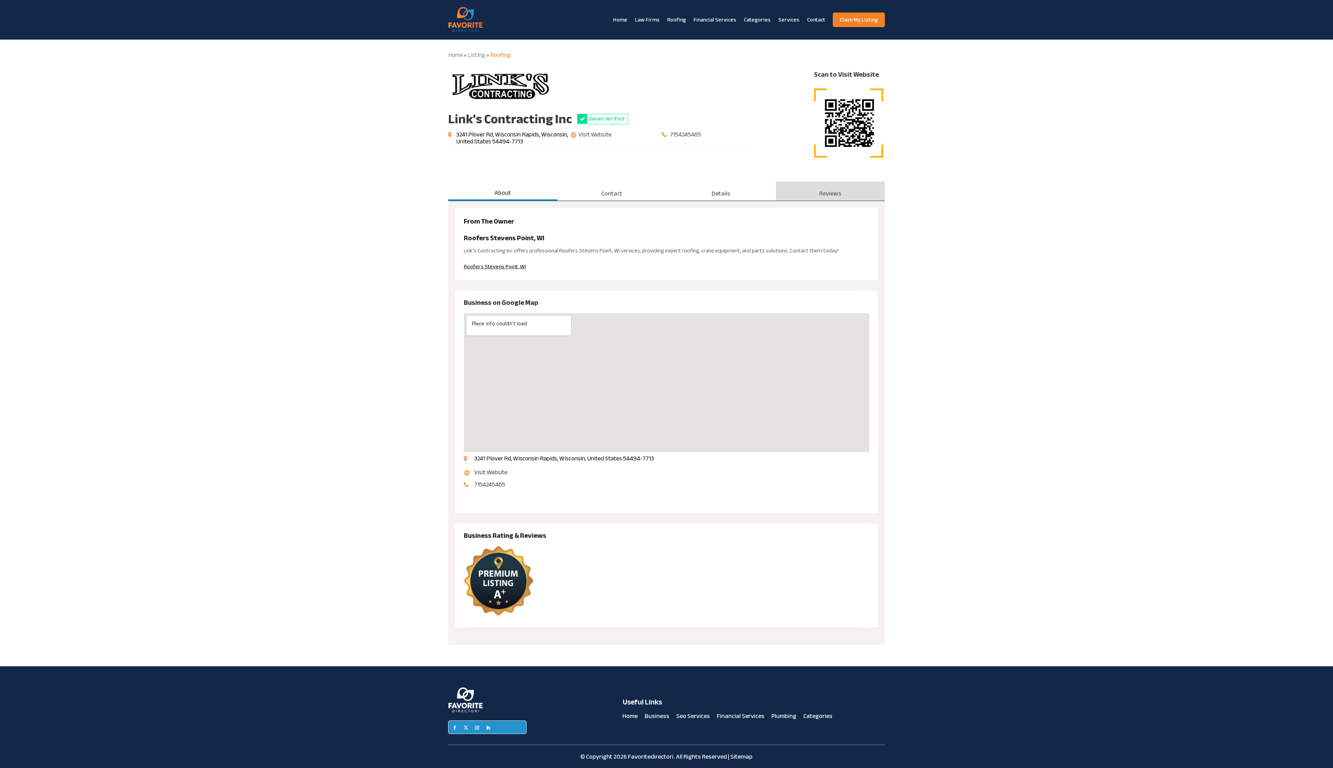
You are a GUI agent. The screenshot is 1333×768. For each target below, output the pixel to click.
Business (657, 717)
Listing (476, 55)
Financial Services (715, 20)
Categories (757, 20)
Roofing (676, 20)
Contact (816, 20)
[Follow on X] (466, 728)
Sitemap (741, 756)
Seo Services (693, 717)
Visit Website (595, 134)
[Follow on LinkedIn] (488, 728)
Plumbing (783, 717)
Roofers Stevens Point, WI (495, 266)
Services (788, 20)
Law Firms (647, 20)
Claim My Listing (859, 20)
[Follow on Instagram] (477, 728)
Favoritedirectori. (651, 756)
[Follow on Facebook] (455, 728)
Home (620, 20)
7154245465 (685, 134)
